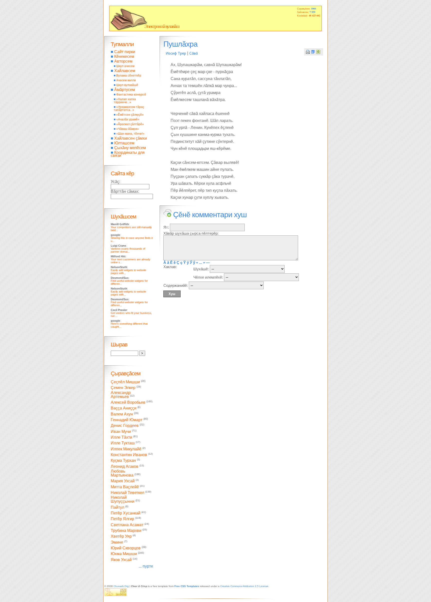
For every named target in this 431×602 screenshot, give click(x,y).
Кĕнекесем (124, 56)
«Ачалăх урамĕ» (127, 119)
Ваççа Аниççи (123, 408)
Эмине (117, 542)
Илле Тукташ (123, 443)
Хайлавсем (124, 71)
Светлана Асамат (127, 525)
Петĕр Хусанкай (125, 513)
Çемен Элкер (123, 388)
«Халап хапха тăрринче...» (125, 101)
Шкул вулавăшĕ (127, 85)
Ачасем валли (126, 80)
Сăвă (193, 53)
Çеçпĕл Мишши (125, 382)
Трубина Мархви (126, 530)
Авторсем (123, 61)
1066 (313, 8)
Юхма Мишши (124, 554)
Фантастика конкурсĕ (131, 94)
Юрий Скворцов (126, 548)
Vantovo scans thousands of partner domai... (128, 250)
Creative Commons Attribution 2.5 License (244, 586)
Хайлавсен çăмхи (130, 138)
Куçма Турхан (123, 461)
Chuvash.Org (121, 586)
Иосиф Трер (176, 53)
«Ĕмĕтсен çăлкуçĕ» (130, 114)
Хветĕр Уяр (121, 536)
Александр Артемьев (121, 395)
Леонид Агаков (124, 466)
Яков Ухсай (121, 560)
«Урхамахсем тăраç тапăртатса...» (129, 108)
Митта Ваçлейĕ (125, 487)
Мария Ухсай (123, 481)
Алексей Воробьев (128, 402)
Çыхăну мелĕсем (130, 148)
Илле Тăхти (121, 437)
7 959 (312, 12)
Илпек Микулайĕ (126, 449)
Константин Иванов (129, 455)
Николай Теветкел (127, 493)
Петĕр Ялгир (122, 519)
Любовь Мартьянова (122, 473)
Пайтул (117, 507)
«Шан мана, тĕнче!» (130, 133)
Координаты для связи (128, 154)
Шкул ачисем (125, 66)
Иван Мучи (121, 431)
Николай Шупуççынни (122, 499)
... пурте (146, 566)
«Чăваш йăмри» (127, 129)
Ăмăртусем (124, 90)
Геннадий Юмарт (126, 420)
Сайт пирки (124, 52)
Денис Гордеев (125, 426)
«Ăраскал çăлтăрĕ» (130, 124)
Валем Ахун (122, 414)
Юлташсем (124, 143)
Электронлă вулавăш (161, 26)
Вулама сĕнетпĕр (128, 75)
